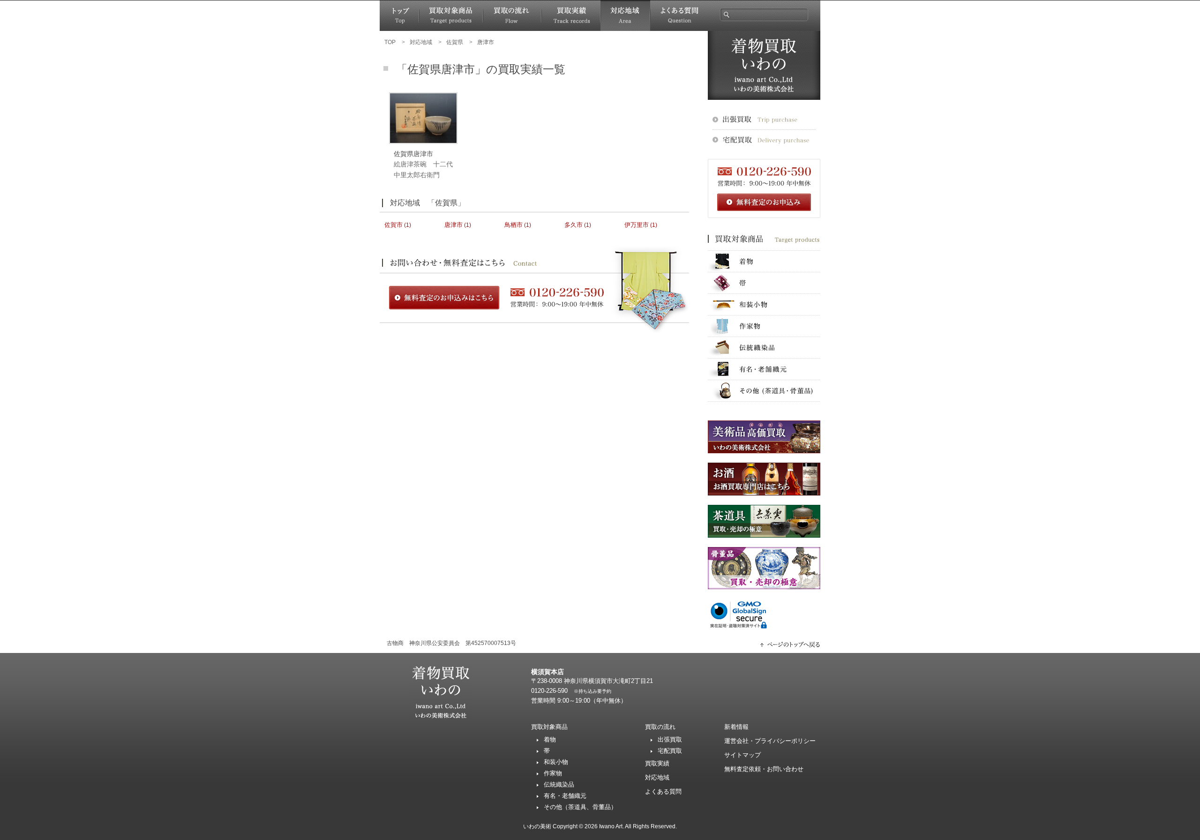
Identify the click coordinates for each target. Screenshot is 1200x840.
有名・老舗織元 (764, 369)
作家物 (764, 326)
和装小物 (764, 304)
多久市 (573, 224)
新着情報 (736, 726)
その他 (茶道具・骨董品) (764, 390)
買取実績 (570, 15)
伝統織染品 (764, 347)
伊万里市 (636, 224)
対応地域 (625, 15)
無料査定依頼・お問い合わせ (763, 768)
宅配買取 (670, 750)
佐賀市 (393, 224)
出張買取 (670, 739)
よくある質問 (679, 15)
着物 (764, 261)
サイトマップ (742, 754)
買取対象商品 (451, 15)
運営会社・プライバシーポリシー (770, 740)
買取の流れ (512, 15)
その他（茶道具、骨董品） (580, 806)
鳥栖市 (513, 224)
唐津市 (453, 224)
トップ (399, 15)
